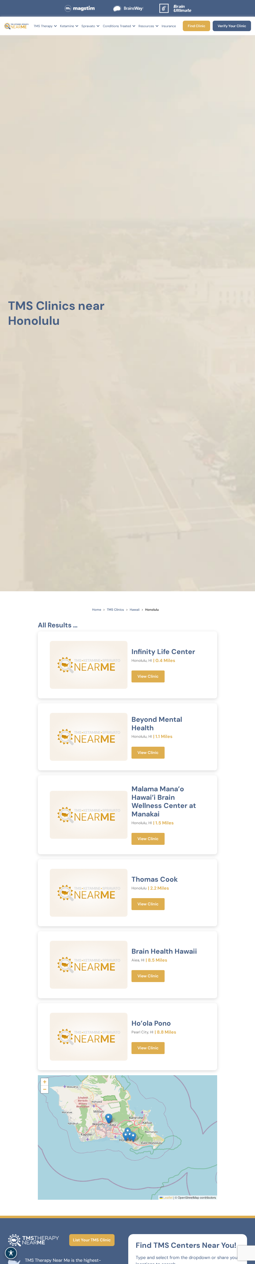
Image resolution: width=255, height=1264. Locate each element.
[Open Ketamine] (76, 26)
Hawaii (134, 609)
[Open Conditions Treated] (133, 26)
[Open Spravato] (98, 26)
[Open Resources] (157, 26)
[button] (126, 1136)
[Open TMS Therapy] (55, 26)
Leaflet (168, 1197)
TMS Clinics (115, 609)
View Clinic (148, 676)
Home (96, 609)
